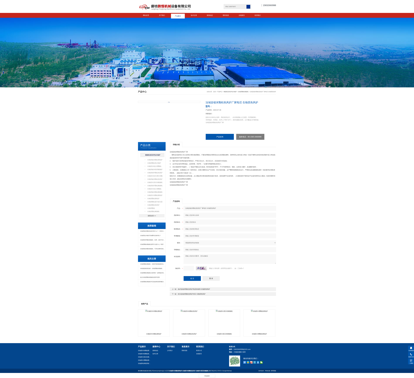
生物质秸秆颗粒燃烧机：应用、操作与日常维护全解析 (152, 240)
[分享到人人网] (258, 362)
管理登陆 (273, 371)
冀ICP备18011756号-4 (215, 371)
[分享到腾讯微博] (254, 362)
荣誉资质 (226, 15)
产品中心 (219, 91)
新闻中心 (156, 347)
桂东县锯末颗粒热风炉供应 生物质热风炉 (191, 294)
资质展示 (185, 347)
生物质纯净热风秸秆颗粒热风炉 (144, 363)
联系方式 (199, 350)
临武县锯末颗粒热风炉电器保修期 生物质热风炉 (194, 289)
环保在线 (267, 371)
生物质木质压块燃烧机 (224, 334)
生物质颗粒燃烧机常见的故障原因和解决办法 (152, 281)
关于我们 (162, 15)
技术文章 (194, 15)
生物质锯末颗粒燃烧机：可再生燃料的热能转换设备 (152, 249)
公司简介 (170, 350)
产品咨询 (219, 137)
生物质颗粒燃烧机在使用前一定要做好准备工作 (152, 273)
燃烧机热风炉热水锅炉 (230, 91)
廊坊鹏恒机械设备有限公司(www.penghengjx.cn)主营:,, (173, 371)
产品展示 (178, 15)
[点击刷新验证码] (201, 268)
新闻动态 (210, 15)
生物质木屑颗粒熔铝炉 (259, 334)
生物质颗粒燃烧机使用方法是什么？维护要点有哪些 (152, 244)
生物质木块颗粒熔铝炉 (153, 334)
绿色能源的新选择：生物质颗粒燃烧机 (151, 268)
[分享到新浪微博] (251, 362)
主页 (214, 91)
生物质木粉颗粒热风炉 (189, 334)
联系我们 (258, 15)
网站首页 (146, 15)
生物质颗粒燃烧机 (243, 91)
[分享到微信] (261, 362)
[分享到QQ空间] (248, 362)
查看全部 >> (152, 216)
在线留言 (242, 15)
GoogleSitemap (227, 371)
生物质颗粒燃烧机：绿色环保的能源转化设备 (152, 264)
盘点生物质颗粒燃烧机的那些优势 (150, 277)
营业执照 (207, 376)
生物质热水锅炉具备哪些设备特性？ (150, 235)
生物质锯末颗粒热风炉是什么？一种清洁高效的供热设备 (152, 231)
